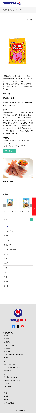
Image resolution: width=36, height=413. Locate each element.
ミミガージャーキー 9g (9, 211)
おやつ (6, 236)
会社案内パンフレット (11, 377)
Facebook (13, 326)
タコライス (7, 245)
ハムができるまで (10, 345)
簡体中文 (7, 286)
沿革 (5, 374)
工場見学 (7, 348)
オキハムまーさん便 (10, 364)
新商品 (6, 263)
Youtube (22, 326)
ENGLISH (7, 272)
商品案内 (7, 339)
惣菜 (5, 259)
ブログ (6, 358)
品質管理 (7, 342)
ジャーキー (7, 240)
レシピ (6, 361)
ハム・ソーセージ (10, 249)
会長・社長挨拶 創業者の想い (14, 355)
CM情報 (6, 383)
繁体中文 (7, 281)
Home (6, 336)
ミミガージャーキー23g (26, 211)
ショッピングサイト (34, 206)
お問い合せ (7, 387)
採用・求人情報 (9, 403)
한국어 (6, 277)
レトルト (7, 254)
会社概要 (7, 351)
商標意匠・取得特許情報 (12, 380)
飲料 (5, 268)
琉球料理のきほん (10, 371)
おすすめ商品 (8, 231)
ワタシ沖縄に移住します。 (13, 367)
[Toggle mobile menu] (32, 3)
